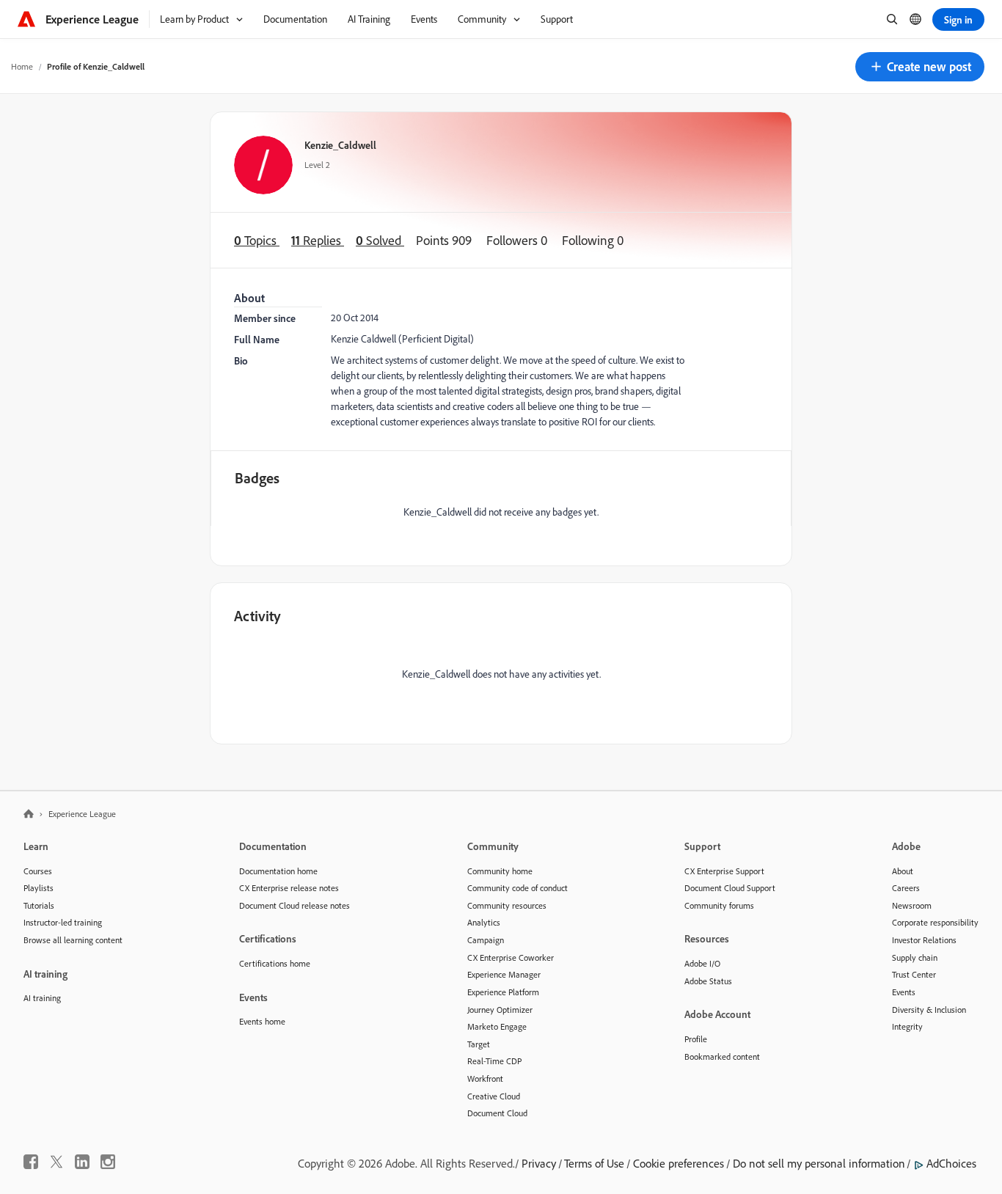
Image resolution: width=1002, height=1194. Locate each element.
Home (22, 66)
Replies (317, 240)
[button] (919, 66)
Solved (380, 240)
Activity (257, 616)
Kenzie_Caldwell (340, 145)
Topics (256, 240)
